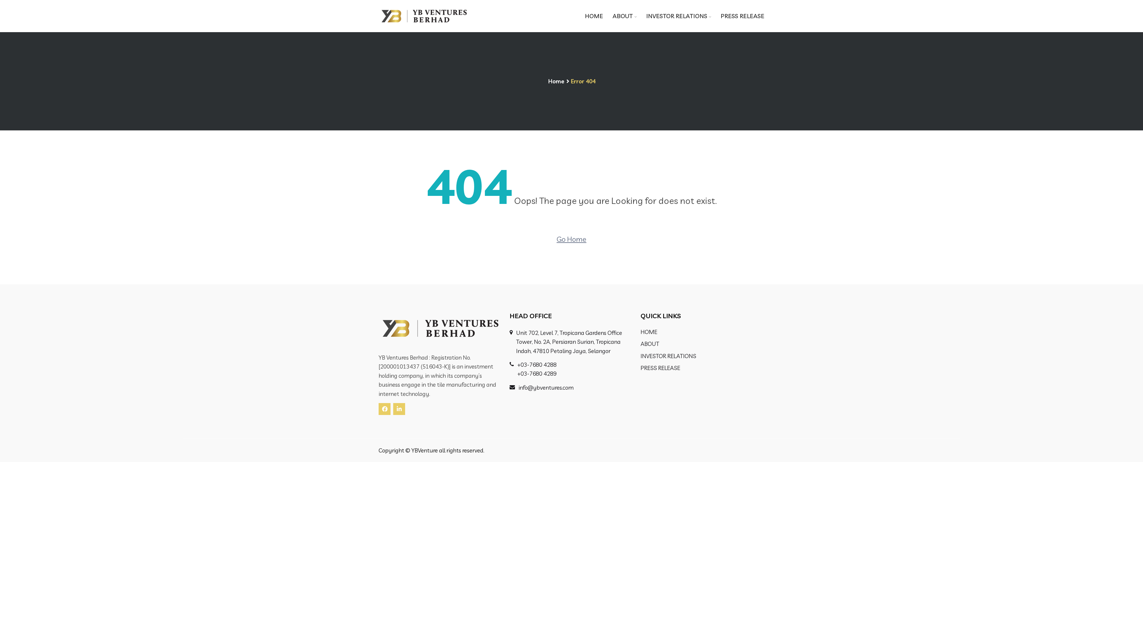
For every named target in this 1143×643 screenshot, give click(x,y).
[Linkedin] (399, 409)
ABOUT (623, 16)
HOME (594, 16)
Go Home (571, 239)
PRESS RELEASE (742, 16)
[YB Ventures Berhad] (424, 16)
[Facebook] (385, 409)
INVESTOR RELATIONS (676, 16)
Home (556, 81)
